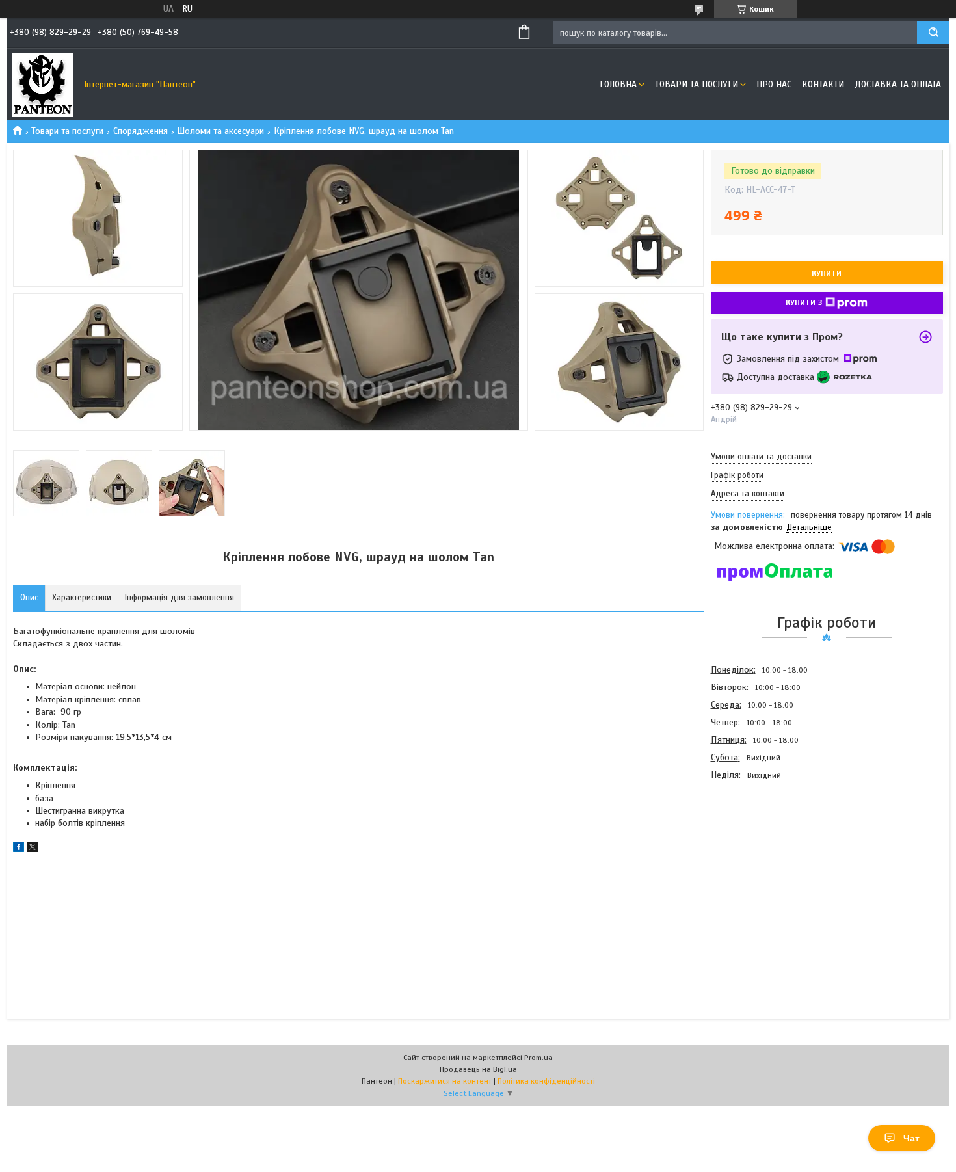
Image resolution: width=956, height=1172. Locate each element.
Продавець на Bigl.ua (478, 1069)
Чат (911, 1138)
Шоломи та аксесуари (220, 131)
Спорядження (140, 131)
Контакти (823, 84)
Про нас (773, 84)
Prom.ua (538, 1057)
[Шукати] (933, 32)
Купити (827, 273)
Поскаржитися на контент (445, 1080)
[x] (32, 849)
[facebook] (18, 849)
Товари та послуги (696, 84)
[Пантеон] (42, 84)
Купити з (804, 302)
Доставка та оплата (898, 84)
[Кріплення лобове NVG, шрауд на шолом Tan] (757, 853)
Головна (618, 84)
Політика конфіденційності (546, 1080)
